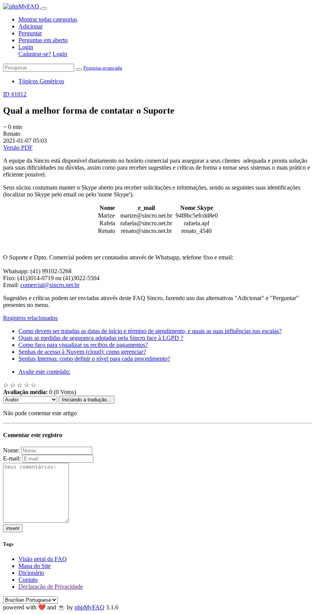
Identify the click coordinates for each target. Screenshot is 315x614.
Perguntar (30, 33)
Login (25, 47)
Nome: (11, 450)
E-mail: (12, 458)
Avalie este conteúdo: (44, 371)
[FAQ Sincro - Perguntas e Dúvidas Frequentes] (22, 6)
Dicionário (31, 572)
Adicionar (30, 26)
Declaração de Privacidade (50, 586)
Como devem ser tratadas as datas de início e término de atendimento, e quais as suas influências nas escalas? (150, 331)
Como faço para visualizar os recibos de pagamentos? (83, 345)
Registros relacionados (30, 318)
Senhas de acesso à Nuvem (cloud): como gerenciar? (82, 351)
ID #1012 (15, 94)
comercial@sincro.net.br (50, 285)
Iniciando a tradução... (86, 400)
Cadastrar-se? (34, 54)
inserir (13, 528)
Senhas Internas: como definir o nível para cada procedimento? (94, 358)
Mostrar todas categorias (47, 19)
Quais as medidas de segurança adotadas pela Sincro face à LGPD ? (100, 338)
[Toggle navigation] (44, 8)
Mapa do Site (34, 566)
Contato (28, 579)
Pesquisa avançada (102, 68)
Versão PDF (18, 147)
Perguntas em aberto (43, 40)
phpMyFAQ (89, 607)
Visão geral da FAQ (42, 559)
